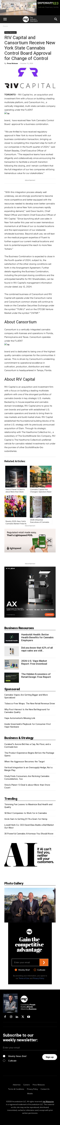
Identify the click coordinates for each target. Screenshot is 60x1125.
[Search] (56, 19)
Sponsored (12, 689)
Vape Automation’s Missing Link (19, 718)
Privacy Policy (38, 978)
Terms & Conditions (16, 1089)
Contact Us (45, 1089)
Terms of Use (24, 978)
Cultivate (41, 970)
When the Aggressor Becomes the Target (24, 761)
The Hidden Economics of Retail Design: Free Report (36, 675)
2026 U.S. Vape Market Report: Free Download (34, 662)
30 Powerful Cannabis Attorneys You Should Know (28, 833)
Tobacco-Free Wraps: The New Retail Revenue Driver (29, 703)
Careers (26, 1084)
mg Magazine (48, 1101)
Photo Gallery (13, 883)
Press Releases (10, 32)
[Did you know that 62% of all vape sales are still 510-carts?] (11, 651)
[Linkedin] (17, 1017)
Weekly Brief (24, 970)
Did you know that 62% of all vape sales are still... (37, 649)
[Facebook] (5, 1017)
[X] (23, 1017)
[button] (5, 19)
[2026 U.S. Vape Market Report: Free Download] (11, 664)
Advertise (17, 1084)
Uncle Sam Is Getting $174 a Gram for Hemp (25, 819)
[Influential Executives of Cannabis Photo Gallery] (30, 905)
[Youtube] (29, 1017)
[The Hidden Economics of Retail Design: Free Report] (11, 678)
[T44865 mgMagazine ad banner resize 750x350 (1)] (30, 540)
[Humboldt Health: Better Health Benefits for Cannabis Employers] (11, 638)
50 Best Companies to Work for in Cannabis (25, 813)
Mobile (30, 1093)
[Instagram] (11, 1017)
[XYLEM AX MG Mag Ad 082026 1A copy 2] (30, 592)
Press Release (12, 63)
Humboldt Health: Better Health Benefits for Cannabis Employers (37, 637)
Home (5, 26)
